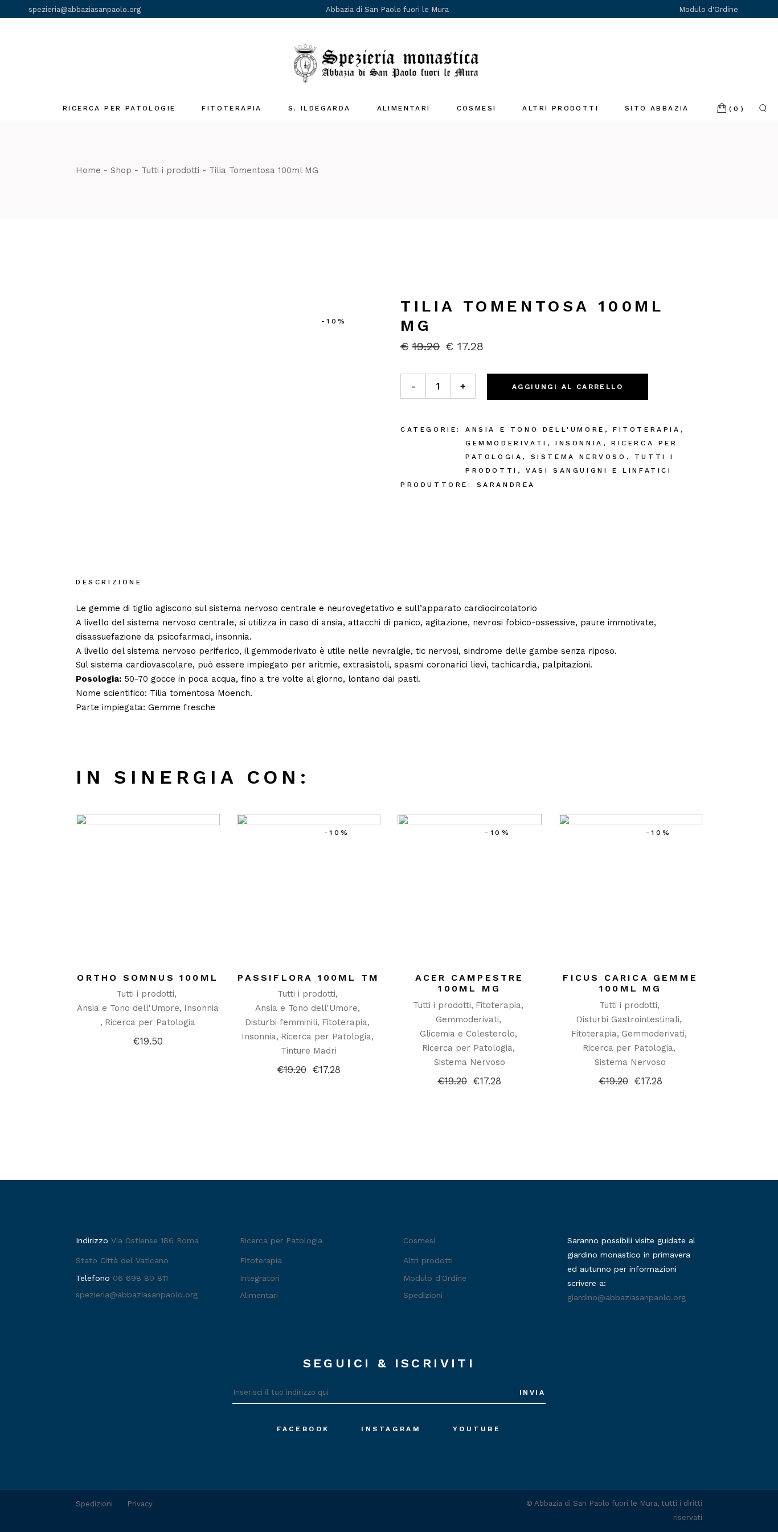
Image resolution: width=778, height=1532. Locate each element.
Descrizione (109, 582)
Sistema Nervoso (579, 457)
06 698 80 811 (140, 1278)
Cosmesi (419, 1240)
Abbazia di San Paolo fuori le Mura (387, 9)
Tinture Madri (309, 1051)
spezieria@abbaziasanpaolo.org (84, 9)
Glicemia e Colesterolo (467, 1034)
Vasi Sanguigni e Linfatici (599, 470)
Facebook (303, 1429)
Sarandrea (506, 485)
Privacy (140, 1504)
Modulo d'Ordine (709, 9)
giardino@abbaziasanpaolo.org (626, 1297)
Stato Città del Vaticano (122, 1260)
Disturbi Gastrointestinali (627, 1019)
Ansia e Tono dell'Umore (535, 429)
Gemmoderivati (506, 443)
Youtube (477, 1429)
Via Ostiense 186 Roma (155, 1240)
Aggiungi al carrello (567, 387)
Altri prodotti (428, 1260)
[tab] (109, 583)
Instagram (391, 1429)
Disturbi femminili (281, 1022)
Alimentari (259, 1295)
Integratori (260, 1278)
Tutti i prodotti (145, 994)
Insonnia (579, 443)
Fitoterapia (647, 429)
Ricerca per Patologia (150, 1022)
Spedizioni (423, 1295)
